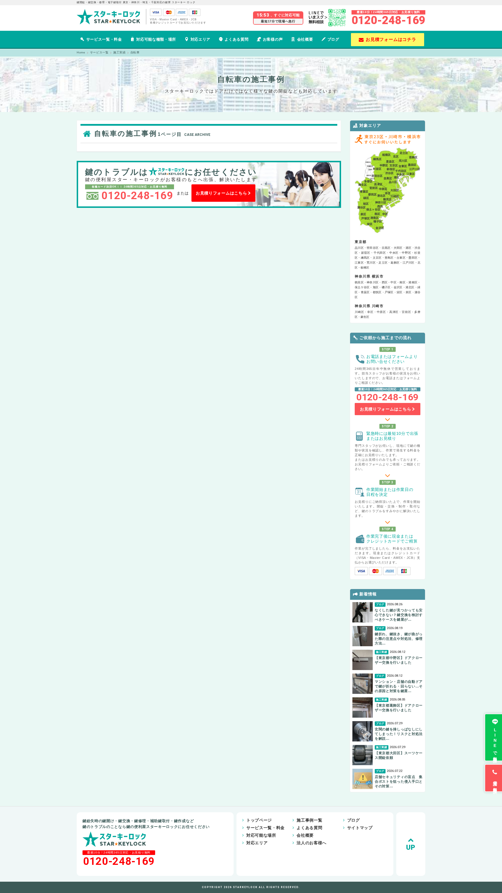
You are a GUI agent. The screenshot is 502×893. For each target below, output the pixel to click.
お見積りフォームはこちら (221, 193)
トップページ (259, 820)
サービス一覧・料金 (104, 39)
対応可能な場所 (261, 835)
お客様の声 (273, 39)
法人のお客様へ (312, 842)
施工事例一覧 (309, 820)
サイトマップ (360, 827)
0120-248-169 (388, 20)
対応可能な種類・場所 (156, 39)
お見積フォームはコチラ (391, 39)
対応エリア (200, 39)
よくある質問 (236, 39)
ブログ (333, 39)
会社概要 (305, 39)
